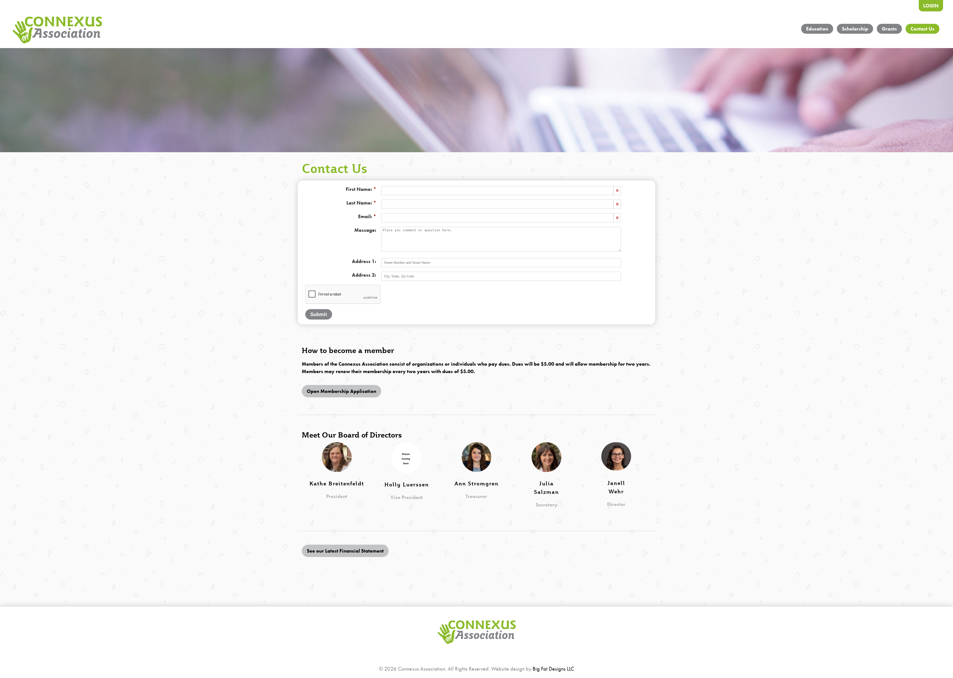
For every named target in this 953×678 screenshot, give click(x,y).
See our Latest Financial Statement (345, 551)
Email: (365, 216)
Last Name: (359, 203)
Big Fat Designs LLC (553, 668)
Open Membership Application (341, 391)
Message (364, 230)
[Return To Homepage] (57, 31)
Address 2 (363, 275)
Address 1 (363, 261)
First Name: (359, 189)
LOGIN (931, 5)
